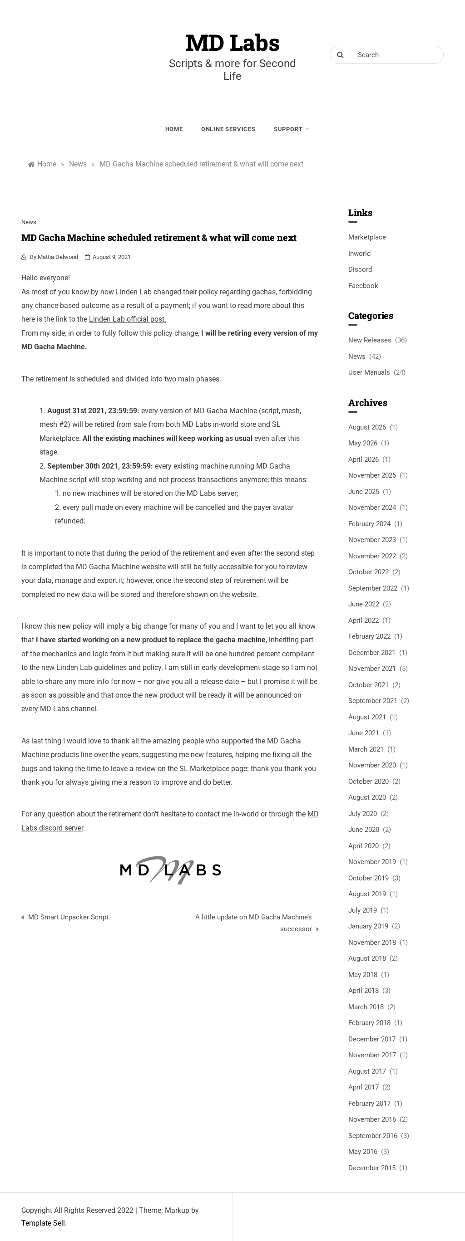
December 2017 (372, 1039)
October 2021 (368, 685)
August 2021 (367, 717)
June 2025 (363, 492)
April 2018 (363, 991)
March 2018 (366, 1007)
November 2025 (372, 475)
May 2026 (362, 443)
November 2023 (372, 540)
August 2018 (367, 958)
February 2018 (369, 1023)
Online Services (228, 129)
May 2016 (362, 1152)
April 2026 (363, 459)
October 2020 (368, 781)
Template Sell (43, 1223)
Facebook (363, 286)
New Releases (369, 340)
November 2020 (372, 765)
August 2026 (367, 427)
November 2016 (372, 1119)
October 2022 (368, 572)
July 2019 (362, 910)
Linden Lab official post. (127, 319)
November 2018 (372, 942)
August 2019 (367, 894)
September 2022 (372, 588)
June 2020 (363, 830)
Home (174, 129)
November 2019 (372, 862)
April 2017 (363, 1087)
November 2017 (372, 1055)
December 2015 (372, 1168)
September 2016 (372, 1136)
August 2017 (367, 1071)
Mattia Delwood (58, 257)
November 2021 (372, 668)
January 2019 (368, 926)
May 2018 (362, 975)
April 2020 (363, 846)
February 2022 (369, 636)
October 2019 (368, 878)
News (28, 222)
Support (288, 129)
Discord (360, 269)
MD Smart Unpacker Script (68, 917)
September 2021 (372, 701)
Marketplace (367, 237)
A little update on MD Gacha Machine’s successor (253, 923)
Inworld (359, 253)
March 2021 (366, 749)
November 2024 (372, 507)
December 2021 (372, 653)
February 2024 (369, 524)
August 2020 (367, 797)
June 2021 (363, 733)
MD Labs (233, 42)
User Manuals (369, 372)
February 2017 (369, 1103)
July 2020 (362, 814)
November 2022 (372, 556)
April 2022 (363, 620)
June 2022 (363, 604)
